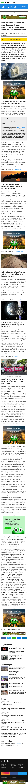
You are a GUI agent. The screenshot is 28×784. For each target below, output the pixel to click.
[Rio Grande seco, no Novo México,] (14, 261)
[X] (22, 773)
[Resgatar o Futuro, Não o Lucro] (14, 367)
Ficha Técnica (4, 777)
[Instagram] (5, 773)
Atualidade (4, 35)
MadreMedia (4, 33)
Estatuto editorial (12, 777)
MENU (14, 2)
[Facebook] (14, 773)
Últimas (4, 699)
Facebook (18, 743)
